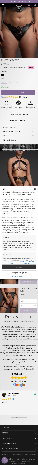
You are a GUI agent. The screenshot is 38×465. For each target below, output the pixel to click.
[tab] (18, 127)
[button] (35, 189)
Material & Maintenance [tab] (11, 131)
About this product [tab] (9, 127)
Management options (19, 273)
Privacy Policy (21, 276)
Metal (3, 78)
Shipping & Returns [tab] (9, 140)
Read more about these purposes (27, 262)
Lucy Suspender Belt (28, 290)
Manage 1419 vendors (10, 262)
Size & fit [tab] (6, 136)
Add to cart (28, 282)
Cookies (14, 276)
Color (4, 71)
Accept (19, 267)
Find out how (25, 2)
